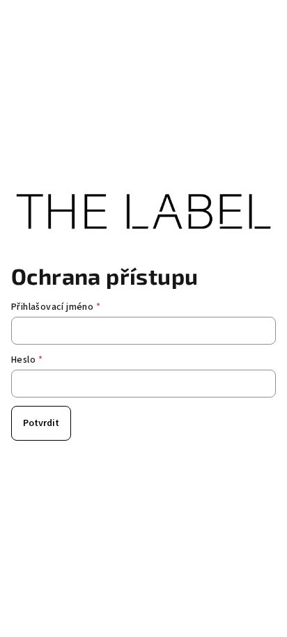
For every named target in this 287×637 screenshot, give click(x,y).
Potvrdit (41, 423)
